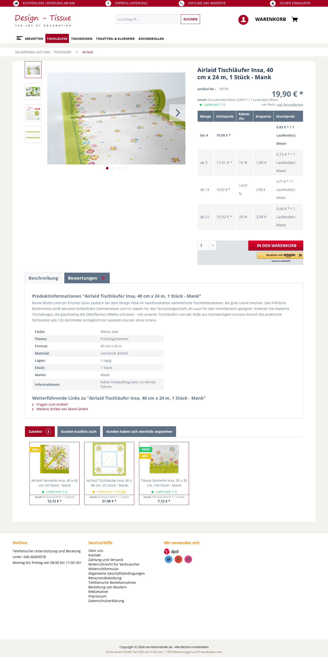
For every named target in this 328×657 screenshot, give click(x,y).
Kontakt (94, 555)
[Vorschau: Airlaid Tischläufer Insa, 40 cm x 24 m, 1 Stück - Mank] (33, 69)
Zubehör (39, 431)
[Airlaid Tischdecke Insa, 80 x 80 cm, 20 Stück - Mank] (109, 459)
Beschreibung (43, 278)
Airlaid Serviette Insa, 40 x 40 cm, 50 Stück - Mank (54, 483)
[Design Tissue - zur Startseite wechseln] (43, 20)
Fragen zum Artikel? (52, 404)
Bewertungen (86, 278)
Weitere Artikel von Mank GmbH (62, 409)
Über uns (95, 550)
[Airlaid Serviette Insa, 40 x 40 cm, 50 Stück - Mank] (54, 459)
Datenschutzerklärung (106, 600)
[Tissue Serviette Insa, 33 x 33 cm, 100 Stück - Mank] (164, 459)
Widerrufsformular (103, 569)
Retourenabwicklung (104, 578)
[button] (281, 257)
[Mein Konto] (243, 19)
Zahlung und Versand (105, 559)
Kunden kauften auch (79, 431)
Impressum (97, 596)
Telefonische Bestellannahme (112, 582)
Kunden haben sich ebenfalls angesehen (139, 431)
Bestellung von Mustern (107, 587)
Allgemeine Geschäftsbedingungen (116, 573)
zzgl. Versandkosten (290, 104)
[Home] (19, 36)
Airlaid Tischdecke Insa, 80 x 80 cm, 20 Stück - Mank (109, 483)
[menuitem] (179, 19)
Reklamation (98, 591)
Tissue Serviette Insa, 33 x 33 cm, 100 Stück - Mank (164, 483)
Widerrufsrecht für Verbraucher (114, 564)
